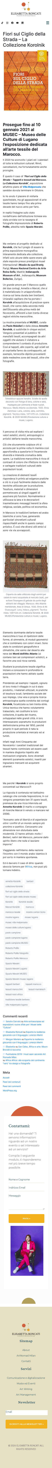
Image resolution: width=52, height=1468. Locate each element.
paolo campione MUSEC (16, 943)
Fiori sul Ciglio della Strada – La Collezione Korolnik (24, 39)
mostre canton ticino (35, 912)
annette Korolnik (13, 881)
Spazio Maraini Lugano (16, 968)
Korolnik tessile (26, 901)
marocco (30, 907)
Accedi (6, 1077)
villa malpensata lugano (16, 1004)
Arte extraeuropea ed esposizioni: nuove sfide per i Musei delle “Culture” (23, 1024)
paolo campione (13, 932)
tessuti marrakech (36, 989)
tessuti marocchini (14, 989)
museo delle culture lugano (18, 927)
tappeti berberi (12, 984)
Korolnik (9, 901)
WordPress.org (10, 1090)
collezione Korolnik (14, 886)
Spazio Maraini (12, 963)
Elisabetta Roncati (14, 1032)
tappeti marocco (33, 984)
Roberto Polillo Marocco (16, 958)
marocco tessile (12, 912)
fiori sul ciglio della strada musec (20, 896)
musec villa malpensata (16, 922)
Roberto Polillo (12, 948)
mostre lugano (12, 917)
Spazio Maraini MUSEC (16, 973)
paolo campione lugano (16, 937)
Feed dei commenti (12, 1086)
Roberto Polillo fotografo (16, 953)
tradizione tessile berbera (17, 999)
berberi (30, 881)
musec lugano (31, 917)
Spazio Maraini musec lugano (19, 979)
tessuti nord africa (14, 994)
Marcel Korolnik (12, 907)
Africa (29, 866)
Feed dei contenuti (11, 1082)
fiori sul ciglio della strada (17, 891)
